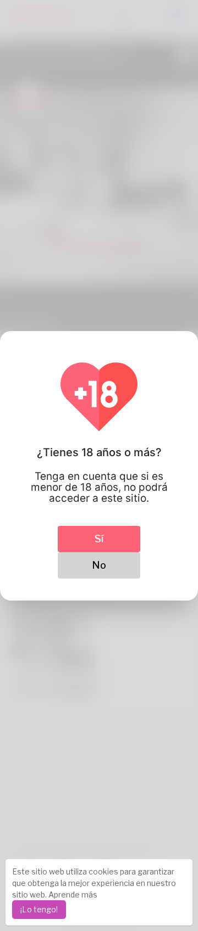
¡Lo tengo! (39, 909)
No (99, 565)
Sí (99, 539)
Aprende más (72, 894)
